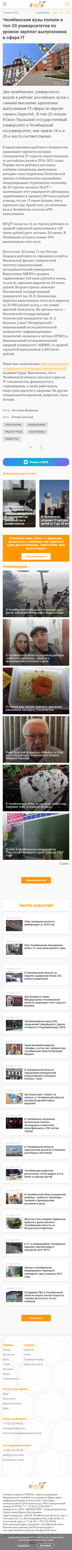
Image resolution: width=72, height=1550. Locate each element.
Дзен (6, 1408)
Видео (6, 1373)
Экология (8, 1354)
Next (65, 510)
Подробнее (23, 1545)
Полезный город (34, 1359)
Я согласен (45, 1545)
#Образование (36, 425)
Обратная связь (33, 1364)
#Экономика (37, 432)
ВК (62, 12)
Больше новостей (36, 880)
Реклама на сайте (13, 1459)
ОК (67, 12)
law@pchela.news (46, 1530)
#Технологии (13, 425)
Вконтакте (9, 1398)
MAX (55, 12)
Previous (65, 496)
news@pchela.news (14, 1428)
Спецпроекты (11, 1378)
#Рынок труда (13, 432)
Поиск (27, 1354)
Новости (29, 1349)
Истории (8, 1369)
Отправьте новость (36, 556)
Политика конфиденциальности (22, 1433)
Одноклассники (12, 1403)
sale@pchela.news (13, 1455)
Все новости (36, 1318)
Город (6, 1349)
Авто (6, 1359)
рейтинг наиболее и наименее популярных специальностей (36, 365)
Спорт (6, 1364)
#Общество (12, 439)
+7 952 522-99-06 (13, 1423)
